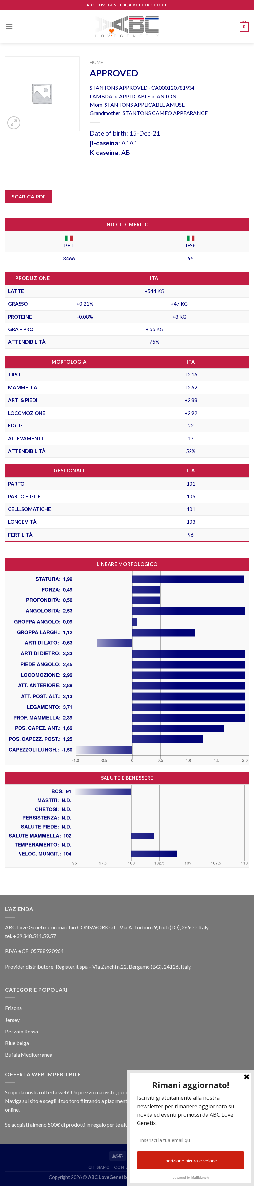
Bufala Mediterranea (28, 1054)
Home (96, 62)
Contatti (124, 1167)
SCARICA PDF (29, 196)
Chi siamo (99, 1167)
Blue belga (17, 1043)
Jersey (12, 1020)
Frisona (13, 1008)
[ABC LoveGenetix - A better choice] (127, 26)
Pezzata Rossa (21, 1031)
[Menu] (9, 26)
